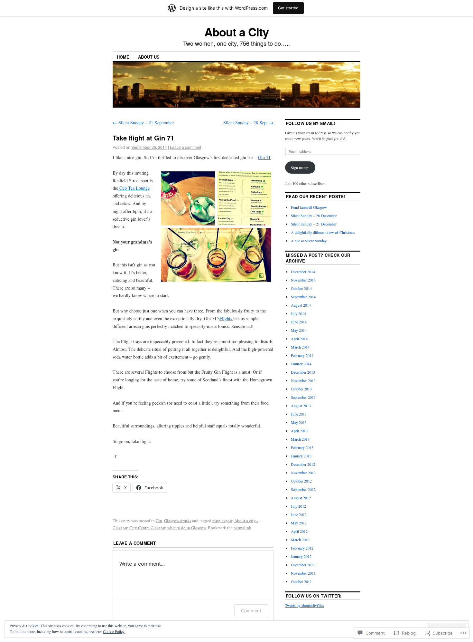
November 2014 (303, 280)
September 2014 (303, 296)
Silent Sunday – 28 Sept (248, 123)
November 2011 (303, 573)
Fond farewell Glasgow (309, 207)
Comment (251, 610)
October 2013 (301, 388)
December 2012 (303, 464)
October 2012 (301, 481)
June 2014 (299, 321)
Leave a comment (185, 147)
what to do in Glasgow (186, 528)
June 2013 (299, 414)
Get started (288, 7)
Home (123, 57)
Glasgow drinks (177, 520)
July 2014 (298, 313)
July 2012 (298, 506)
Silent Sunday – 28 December (314, 215)
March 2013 (300, 439)
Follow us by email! (310, 123)
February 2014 (302, 355)
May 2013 (299, 422)
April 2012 (299, 531)
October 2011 (301, 581)
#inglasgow (222, 520)
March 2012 (300, 539)
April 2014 (299, 338)
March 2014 (300, 347)
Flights (226, 318)
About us (149, 57)
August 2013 (301, 405)
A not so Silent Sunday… (310, 240)
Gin (159, 520)
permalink (242, 528)
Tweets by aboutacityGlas (304, 605)
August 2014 (301, 305)
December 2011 (303, 564)
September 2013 (303, 397)
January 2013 (301, 455)
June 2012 (299, 514)
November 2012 (303, 472)
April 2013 (299, 430)
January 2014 (301, 363)
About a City (236, 31)
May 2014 (299, 330)
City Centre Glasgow (147, 528)
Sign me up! (300, 167)
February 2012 (302, 548)
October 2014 (301, 288)
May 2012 (299, 522)
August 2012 (301, 497)
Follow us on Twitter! (314, 596)
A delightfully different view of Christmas (323, 232)
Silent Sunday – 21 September (143, 123)
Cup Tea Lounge (134, 188)
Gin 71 (264, 157)
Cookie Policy (114, 631)
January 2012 (301, 556)
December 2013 (303, 372)
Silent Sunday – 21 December (314, 223)
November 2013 (303, 380)
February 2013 (302, 447)
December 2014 (303, 271)
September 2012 (303, 489)
